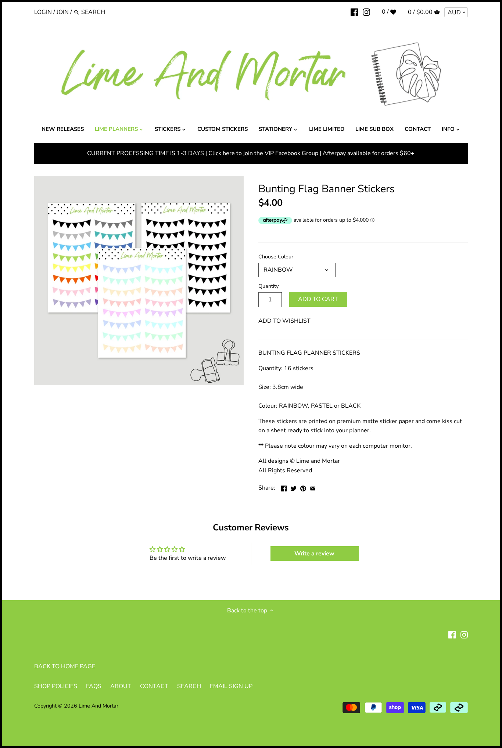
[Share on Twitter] (294, 487)
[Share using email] (313, 487)
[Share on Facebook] (284, 487)
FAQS (93, 686)
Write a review (314, 554)
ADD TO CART (318, 299)
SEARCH (189, 686)
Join (63, 12)
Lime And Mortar (98, 705)
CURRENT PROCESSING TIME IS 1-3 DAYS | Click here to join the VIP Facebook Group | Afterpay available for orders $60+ (251, 153)
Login (43, 12)
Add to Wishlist (284, 321)
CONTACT (154, 686)
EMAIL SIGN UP (231, 686)
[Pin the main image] (303, 487)
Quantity (268, 286)
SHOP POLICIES (55, 686)
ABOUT (120, 686)
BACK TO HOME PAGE (64, 666)
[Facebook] (354, 12)
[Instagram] (366, 12)
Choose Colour (275, 257)
